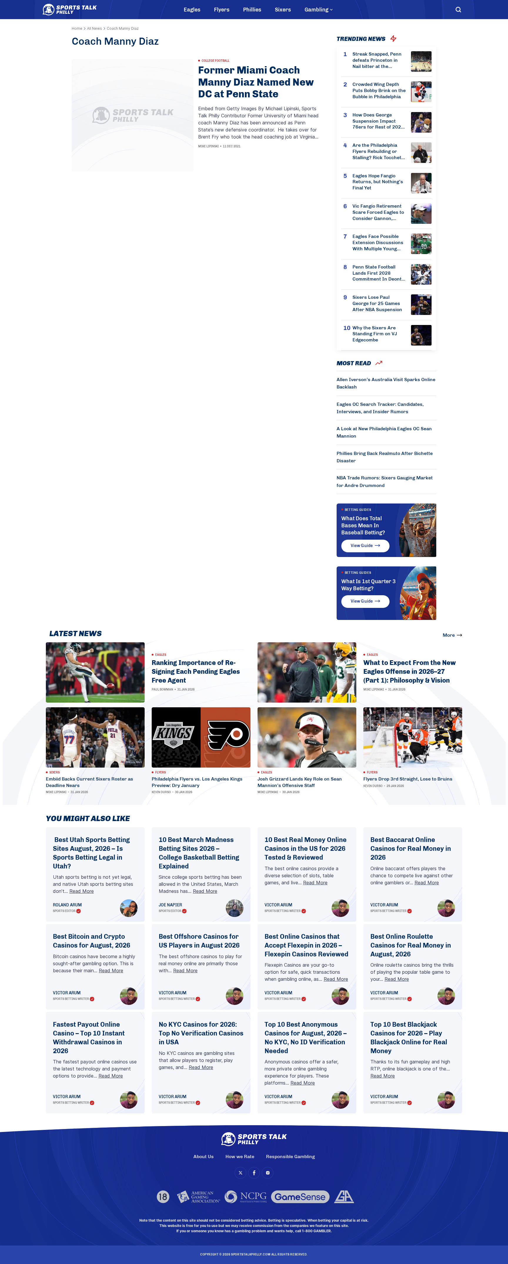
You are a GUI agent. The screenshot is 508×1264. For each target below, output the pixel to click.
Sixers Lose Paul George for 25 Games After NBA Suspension (377, 303)
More (449, 635)
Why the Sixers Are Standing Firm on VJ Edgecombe (374, 334)
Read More (81, 891)
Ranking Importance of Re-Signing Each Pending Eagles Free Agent (196, 671)
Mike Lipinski (208, 146)
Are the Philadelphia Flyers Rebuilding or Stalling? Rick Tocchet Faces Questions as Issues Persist (376, 151)
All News (94, 28)
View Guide (362, 545)
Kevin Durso (161, 792)
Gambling (316, 9)
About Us (203, 1156)
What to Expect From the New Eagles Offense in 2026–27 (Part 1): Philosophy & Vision (409, 671)
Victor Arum (278, 905)
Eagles (192, 9)
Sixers (283, 9)
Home (77, 28)
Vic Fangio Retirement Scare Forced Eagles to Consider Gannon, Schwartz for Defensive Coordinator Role (378, 212)
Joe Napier (170, 905)
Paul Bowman (162, 689)
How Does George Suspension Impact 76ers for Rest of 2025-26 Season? (379, 121)
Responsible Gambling (290, 1156)
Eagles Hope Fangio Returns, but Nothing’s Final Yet (377, 182)
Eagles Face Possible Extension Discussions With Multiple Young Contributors (377, 243)
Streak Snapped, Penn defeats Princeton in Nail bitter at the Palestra (377, 60)
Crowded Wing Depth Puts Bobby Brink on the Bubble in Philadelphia (379, 90)
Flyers (222, 9)
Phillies (252, 9)
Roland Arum (67, 905)
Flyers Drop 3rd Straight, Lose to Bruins (407, 779)
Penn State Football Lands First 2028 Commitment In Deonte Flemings (378, 273)
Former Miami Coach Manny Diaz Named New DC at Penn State (256, 82)
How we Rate (239, 1156)
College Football (215, 61)
